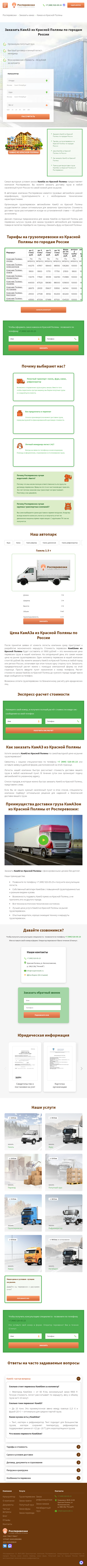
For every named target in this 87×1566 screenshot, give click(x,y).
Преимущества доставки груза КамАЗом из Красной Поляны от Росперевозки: (64, 167)
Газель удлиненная (49, 543)
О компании (8, 1500)
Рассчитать (28, 116)
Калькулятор (9, 1496)
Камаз (18, 543)
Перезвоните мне (42, 1015)
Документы (8, 1504)
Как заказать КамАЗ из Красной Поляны (64, 159)
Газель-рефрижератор (70, 543)
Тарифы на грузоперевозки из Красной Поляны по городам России (64, 143)
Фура (8, 543)
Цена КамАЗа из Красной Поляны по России (62, 152)
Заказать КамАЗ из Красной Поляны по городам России (63, 135)
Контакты (7, 1524)
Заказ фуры (24, 1508)
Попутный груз (26, 1504)
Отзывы (6, 1520)
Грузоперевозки (27, 1496)
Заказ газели (25, 1500)
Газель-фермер (31, 543)
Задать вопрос (76, 5)
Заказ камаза (42, 1503)
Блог (5, 1515)
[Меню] (5, 5)
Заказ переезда (26, 1512)
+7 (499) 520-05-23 (27, 331)
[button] (23, 1298)
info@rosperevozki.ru (35, 971)
